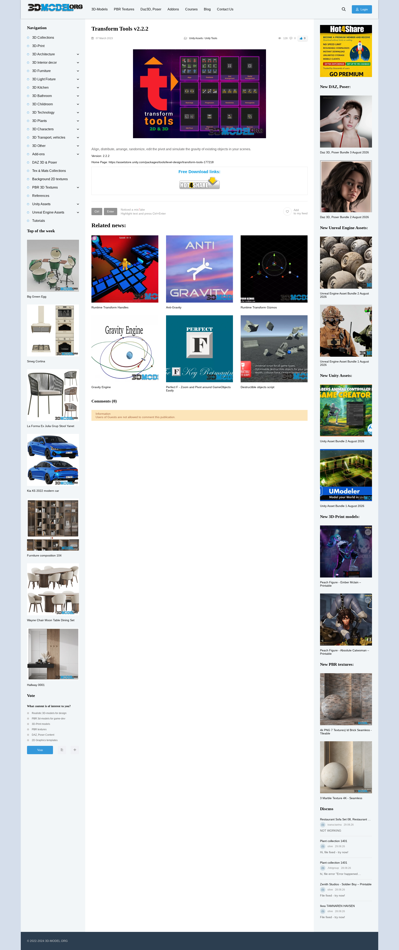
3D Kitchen (40, 87)
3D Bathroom (42, 96)
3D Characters (43, 129)
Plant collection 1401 (333, 841)
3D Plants (39, 121)
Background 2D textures (50, 179)
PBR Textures (124, 9)
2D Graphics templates (44, 740)
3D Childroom (42, 104)
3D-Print (38, 46)
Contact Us (225, 9)
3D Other (39, 146)
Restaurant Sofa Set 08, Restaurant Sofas (346, 819)
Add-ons (38, 154)
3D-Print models (40, 724)
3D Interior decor (44, 62)
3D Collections (43, 37)
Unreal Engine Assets (48, 212)
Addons (173, 9)
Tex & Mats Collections (49, 171)
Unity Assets (196, 38)
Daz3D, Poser (150, 9)
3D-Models (99, 9)
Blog (207, 9)
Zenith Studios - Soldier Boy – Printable (346, 884)
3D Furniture (41, 71)
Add (301, 211)
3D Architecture (43, 54)
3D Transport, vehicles (48, 137)
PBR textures (39, 729)
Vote (40, 750)
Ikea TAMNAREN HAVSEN (337, 906)
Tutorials (38, 220)
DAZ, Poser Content (42, 734)
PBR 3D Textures (45, 187)
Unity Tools (211, 38)
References (40, 195)
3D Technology (43, 112)
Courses (191, 9)
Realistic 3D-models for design (48, 713)
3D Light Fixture (44, 79)
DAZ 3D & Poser (44, 162)
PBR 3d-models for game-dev (48, 718)
